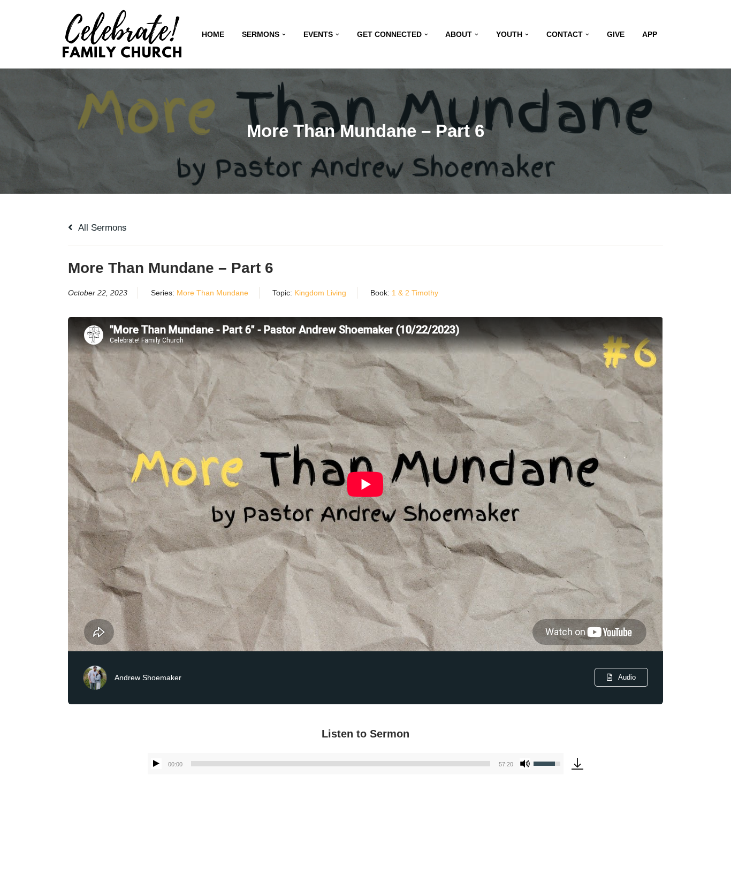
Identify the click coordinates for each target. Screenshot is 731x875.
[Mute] (525, 763)
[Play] (156, 763)
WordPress (161, 860)
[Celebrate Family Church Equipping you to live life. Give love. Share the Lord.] (122, 34)
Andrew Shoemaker (148, 677)
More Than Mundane (212, 292)
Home (213, 35)
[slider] (341, 763)
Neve (70, 860)
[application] (356, 763)
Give (616, 35)
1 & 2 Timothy (415, 292)
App (649, 35)
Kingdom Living (320, 292)
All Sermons (101, 228)
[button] (284, 34)
